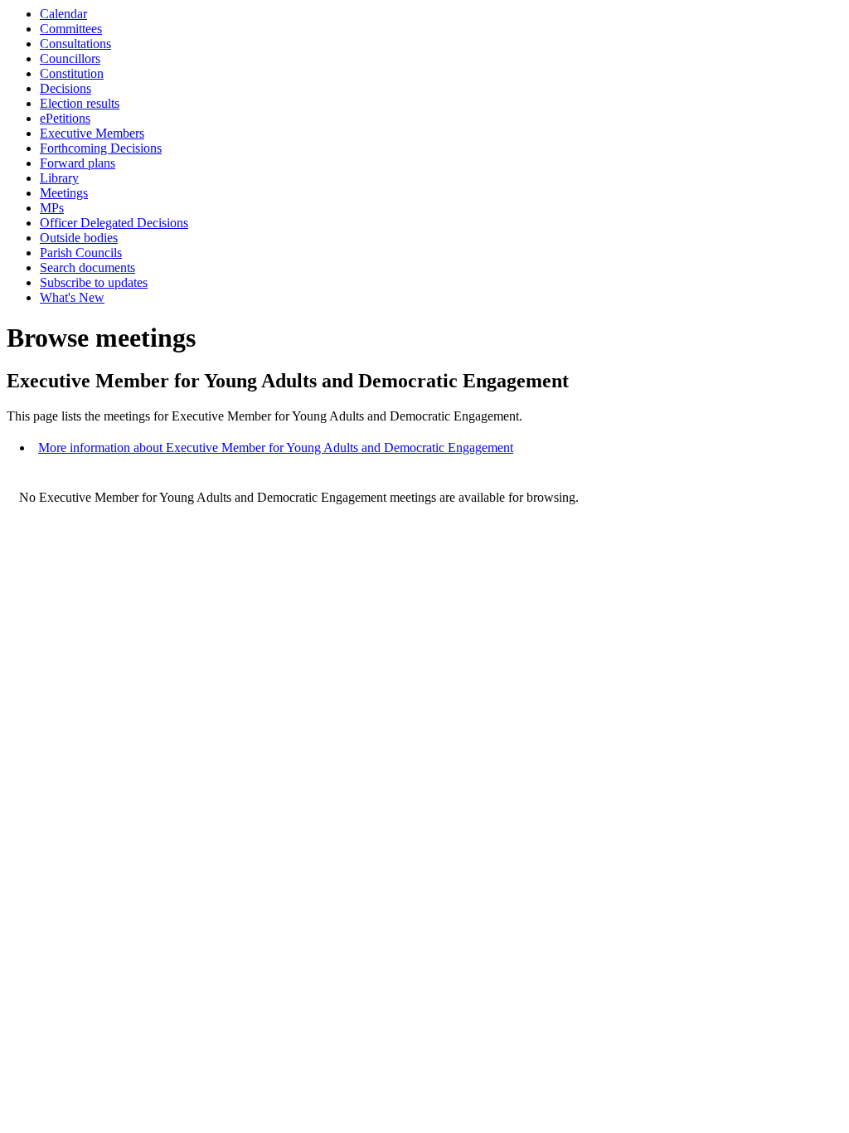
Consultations (75, 43)
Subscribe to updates (94, 282)
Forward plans (77, 163)
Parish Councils (81, 253)
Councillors (70, 58)
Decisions (65, 88)
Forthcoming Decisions (101, 148)
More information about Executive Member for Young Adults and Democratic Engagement (275, 447)
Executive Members (92, 133)
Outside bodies (79, 238)
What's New (72, 297)
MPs (52, 208)
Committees (71, 29)
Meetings (64, 193)
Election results (79, 103)
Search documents (87, 267)
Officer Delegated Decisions (114, 223)
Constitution (72, 73)
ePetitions (65, 118)
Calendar (63, 14)
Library (59, 178)
